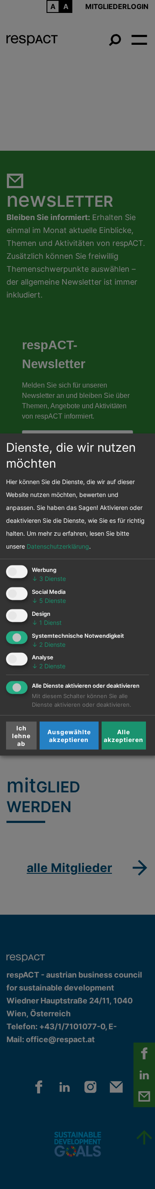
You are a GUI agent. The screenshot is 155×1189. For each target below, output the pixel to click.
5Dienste (49, 600)
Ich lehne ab (21, 735)
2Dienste (48, 644)
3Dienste (49, 578)
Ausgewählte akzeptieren (69, 735)
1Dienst (47, 622)
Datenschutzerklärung (58, 546)
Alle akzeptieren (123, 735)
